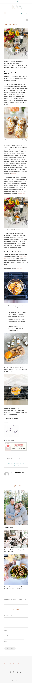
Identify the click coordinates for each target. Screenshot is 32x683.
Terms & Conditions (18, 664)
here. (17, 141)
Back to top (15, 680)
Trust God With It (8, 527)
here (23, 229)
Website (6, 641)
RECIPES (7, 22)
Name (6, 630)
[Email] (16, 448)
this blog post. (22, 193)
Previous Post (10, 599)
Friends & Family (16, 20)
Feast (7, 20)
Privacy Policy (8, 664)
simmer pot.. (19, 268)
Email (6, 636)
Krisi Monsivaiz (19, 472)
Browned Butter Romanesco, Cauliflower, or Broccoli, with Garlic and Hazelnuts (15, 587)
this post (13, 173)
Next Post (23, 599)
